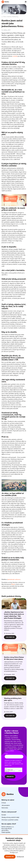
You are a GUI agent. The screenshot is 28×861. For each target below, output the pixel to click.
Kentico (6, 762)
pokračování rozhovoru (14, 579)
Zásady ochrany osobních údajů (10, 817)
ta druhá (15, 56)
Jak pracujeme (6, 805)
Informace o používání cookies (10, 820)
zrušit (10, 765)
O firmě (4, 803)
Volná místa (5, 808)
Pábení (13, 584)
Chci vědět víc (10, 637)
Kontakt (4, 815)
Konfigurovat (20, 856)
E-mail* (6, 753)
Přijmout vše (10, 856)
